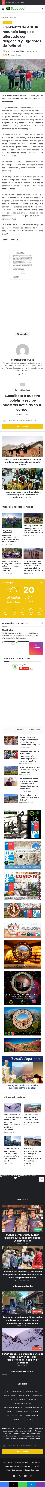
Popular (8, 730)
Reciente (20, 730)
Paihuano (9, 1411)
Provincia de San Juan (14, 1415)
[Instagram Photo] (22, 647)
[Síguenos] (41, 1179)
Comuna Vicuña (24, 1395)
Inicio (8, 1470)
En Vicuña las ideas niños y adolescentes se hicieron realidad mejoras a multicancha (11, 566)
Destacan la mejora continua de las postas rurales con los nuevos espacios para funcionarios (22, 1320)
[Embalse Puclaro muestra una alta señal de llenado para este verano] (32, 1107)
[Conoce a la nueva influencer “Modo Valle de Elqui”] (11, 798)
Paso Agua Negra (22, 1411)
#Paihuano (6, 638)
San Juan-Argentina (32, 1415)
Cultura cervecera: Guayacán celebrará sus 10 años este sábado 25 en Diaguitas (30, 741)
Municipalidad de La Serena (22, 1403)
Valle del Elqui (18, 1419)
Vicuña (29, 1419)
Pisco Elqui (35, 1411)
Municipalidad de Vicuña (33, 1407)
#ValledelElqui (7, 636)
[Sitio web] (19, 374)
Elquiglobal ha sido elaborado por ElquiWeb (21, 1466)
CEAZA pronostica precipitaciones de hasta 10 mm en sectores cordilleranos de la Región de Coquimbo (22, 1358)
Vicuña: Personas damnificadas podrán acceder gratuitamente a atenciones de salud (11, 1154)
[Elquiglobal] (15, 8)
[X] (25, 374)
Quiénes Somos (17, 1470)
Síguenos (36, 647)
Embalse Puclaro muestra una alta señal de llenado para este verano (31, 1118)
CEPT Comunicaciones (14, 1391)
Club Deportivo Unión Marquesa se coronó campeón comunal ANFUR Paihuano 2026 (33, 529)
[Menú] (3, 9)
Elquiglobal (23, 334)
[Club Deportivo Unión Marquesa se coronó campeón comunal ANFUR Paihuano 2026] (33, 518)
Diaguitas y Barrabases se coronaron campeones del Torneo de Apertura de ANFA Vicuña (10, 536)
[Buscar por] (42, 9)
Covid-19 (12, 1399)
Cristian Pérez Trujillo (22, 359)
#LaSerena (22, 638)
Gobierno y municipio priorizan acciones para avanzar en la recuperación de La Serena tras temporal (32, 1156)
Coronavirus (37, 1395)
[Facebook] (22, 374)
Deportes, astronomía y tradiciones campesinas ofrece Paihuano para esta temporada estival (30, 756)
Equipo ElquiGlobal (32, 1470)
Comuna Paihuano (10, 1395)
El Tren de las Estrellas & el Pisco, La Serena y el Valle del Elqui (29, 769)
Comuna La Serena (32, 1391)
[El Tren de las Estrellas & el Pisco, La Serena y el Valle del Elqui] (11, 770)
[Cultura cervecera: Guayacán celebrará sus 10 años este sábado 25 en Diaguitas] (11, 740)
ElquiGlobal (7, 630)
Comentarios (34, 730)
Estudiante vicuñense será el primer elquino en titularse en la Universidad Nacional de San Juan (29, 784)
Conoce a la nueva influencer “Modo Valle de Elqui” (29, 797)
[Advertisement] (22, 35)
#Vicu (13, 638)
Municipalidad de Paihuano (12, 1407)
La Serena (32, 1399)
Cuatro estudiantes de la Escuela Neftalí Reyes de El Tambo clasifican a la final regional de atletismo (33, 565)
